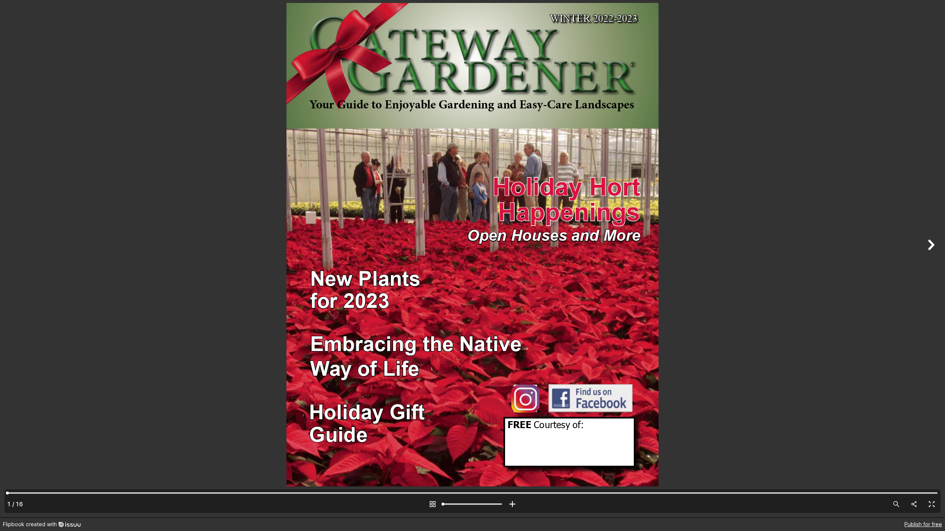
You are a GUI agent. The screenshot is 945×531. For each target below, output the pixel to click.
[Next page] (930, 258)
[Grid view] (432, 504)
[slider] (472, 504)
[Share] (914, 504)
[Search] (896, 504)
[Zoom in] (512, 504)
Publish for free (923, 524)
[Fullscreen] (931, 504)
